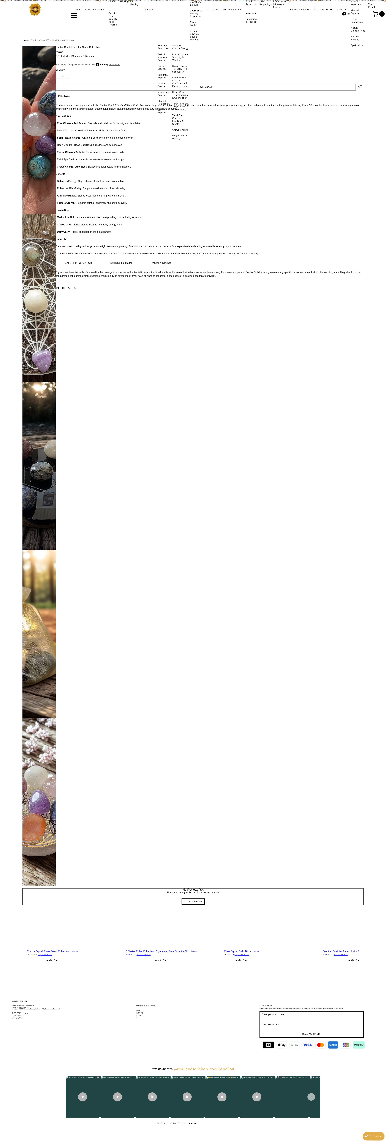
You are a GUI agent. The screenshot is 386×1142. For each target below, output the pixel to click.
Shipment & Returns (45, 955)
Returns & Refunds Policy (20, 1014)
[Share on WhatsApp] (69, 288)
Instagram (139, 1012)
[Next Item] (311, 1097)
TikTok (139, 1010)
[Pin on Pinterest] (63, 288)
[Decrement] (58, 76)
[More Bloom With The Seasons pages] (240, 9)
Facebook (140, 1014)
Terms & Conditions (18, 1019)
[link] (78, 263)
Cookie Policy (16, 1015)
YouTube (139, 1015)
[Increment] (68, 76)
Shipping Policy (17, 1012)
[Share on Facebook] (57, 288)
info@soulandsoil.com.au (25, 1005)
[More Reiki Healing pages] (103, 9)
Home (25, 40)
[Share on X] (75, 288)
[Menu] (74, 16)
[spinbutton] (63, 76)
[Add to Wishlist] (360, 86)
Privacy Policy (16, 1017)
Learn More (114, 64)
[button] (379, 14)
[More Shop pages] (152, 9)
